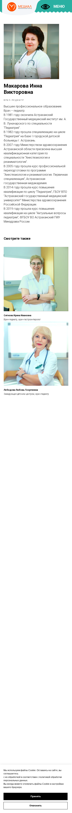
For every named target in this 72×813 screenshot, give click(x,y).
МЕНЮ (59, 6)
